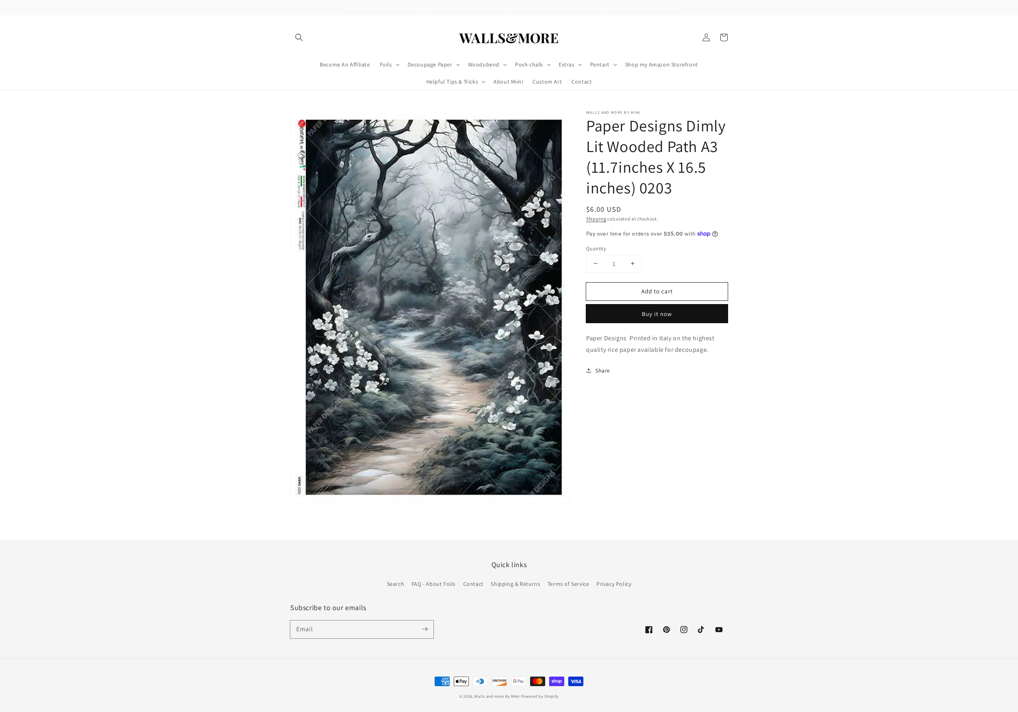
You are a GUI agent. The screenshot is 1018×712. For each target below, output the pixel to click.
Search (395, 583)
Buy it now (657, 314)
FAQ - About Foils (434, 583)
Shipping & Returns (515, 583)
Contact (473, 583)
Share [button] (602, 370)
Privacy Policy (613, 583)
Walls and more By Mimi (496, 696)
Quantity (596, 248)
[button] (299, 37)
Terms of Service (568, 583)
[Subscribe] (424, 629)
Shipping (596, 219)
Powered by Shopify (540, 696)
